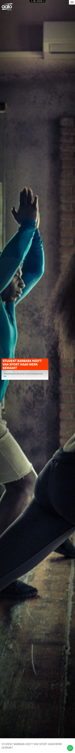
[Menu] (72, 2)
